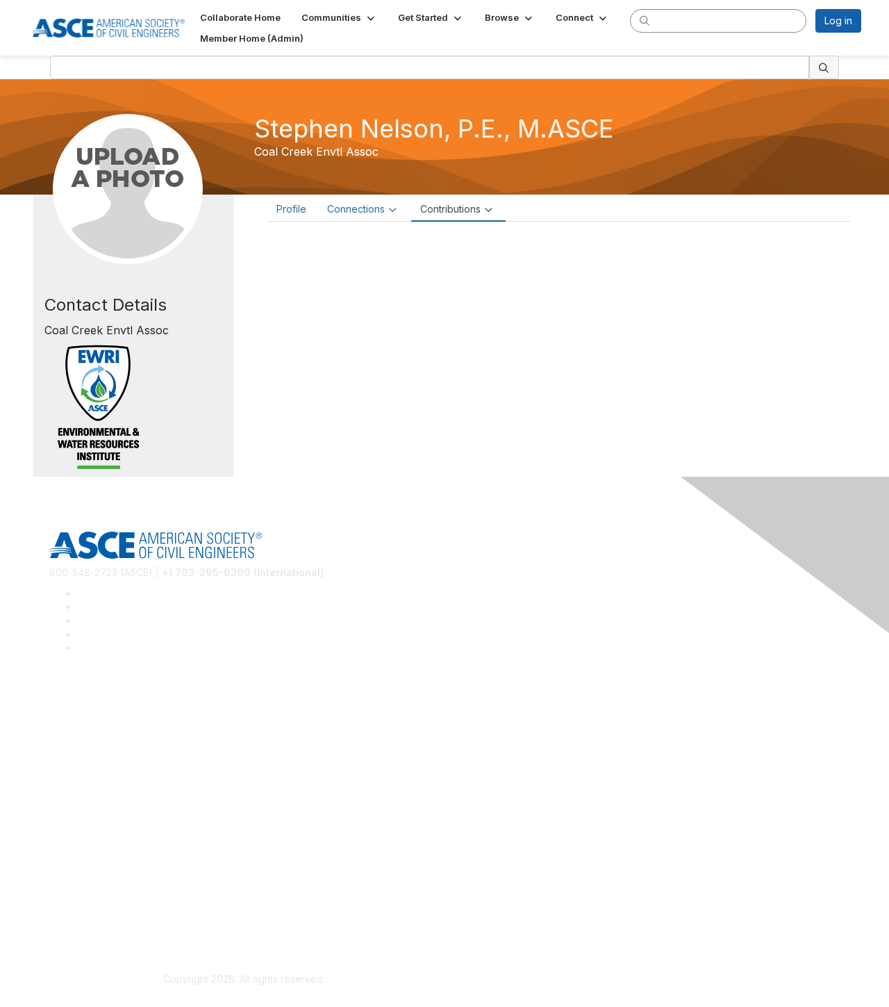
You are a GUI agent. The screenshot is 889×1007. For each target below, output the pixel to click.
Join (59, 797)
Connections (356, 209)
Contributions (450, 209)
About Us (70, 893)
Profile (291, 209)
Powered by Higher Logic (645, 980)
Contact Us (74, 838)
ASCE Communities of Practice (118, 743)
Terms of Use (80, 913)
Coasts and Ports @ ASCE (108, 722)
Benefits (68, 818)
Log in (838, 20)
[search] (644, 20)
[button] (339, 17)
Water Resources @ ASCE (109, 702)
